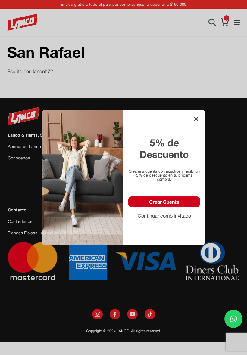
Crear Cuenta (164, 202)
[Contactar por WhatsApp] (233, 319)
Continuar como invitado (164, 215)
